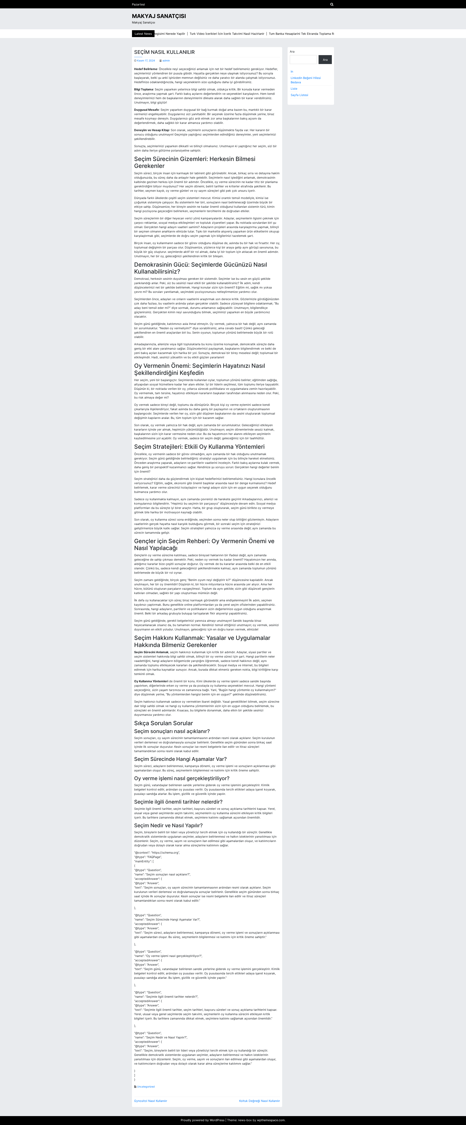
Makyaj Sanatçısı (159, 16)
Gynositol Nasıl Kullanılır (150, 1101)
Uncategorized (146, 1086)
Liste (294, 88)
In (292, 71)
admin (166, 60)
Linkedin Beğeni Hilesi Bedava (306, 80)
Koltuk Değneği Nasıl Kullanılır (259, 1101)
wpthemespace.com (271, 1120)
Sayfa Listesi (299, 95)
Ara (292, 51)
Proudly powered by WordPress (203, 1120)
